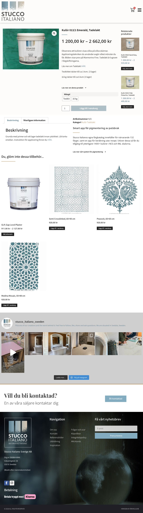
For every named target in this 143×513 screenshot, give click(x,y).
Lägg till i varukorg (89, 108)
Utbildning (55, 441)
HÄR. (83, 66)
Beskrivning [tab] (13, 120)
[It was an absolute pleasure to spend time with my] (130, 343)
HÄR (50, 139)
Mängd (67, 94)
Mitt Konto (76, 441)
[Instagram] (12, 483)
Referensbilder (57, 437)
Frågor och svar (78, 429)
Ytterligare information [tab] (34, 120)
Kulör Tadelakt (88, 122)
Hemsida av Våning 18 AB (130, 509)
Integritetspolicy (78, 437)
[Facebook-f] (6, 483)
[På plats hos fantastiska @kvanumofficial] (83, 343)
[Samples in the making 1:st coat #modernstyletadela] (12, 352)
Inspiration (55, 445)
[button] (54, 33)
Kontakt (53, 433)
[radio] (66, 99)
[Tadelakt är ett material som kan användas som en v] (106, 343)
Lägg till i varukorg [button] (57, 228)
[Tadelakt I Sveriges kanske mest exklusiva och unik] (36, 343)
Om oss (53, 429)
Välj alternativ (127, 69)
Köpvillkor (76, 433)
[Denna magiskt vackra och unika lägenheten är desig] (59, 343)
